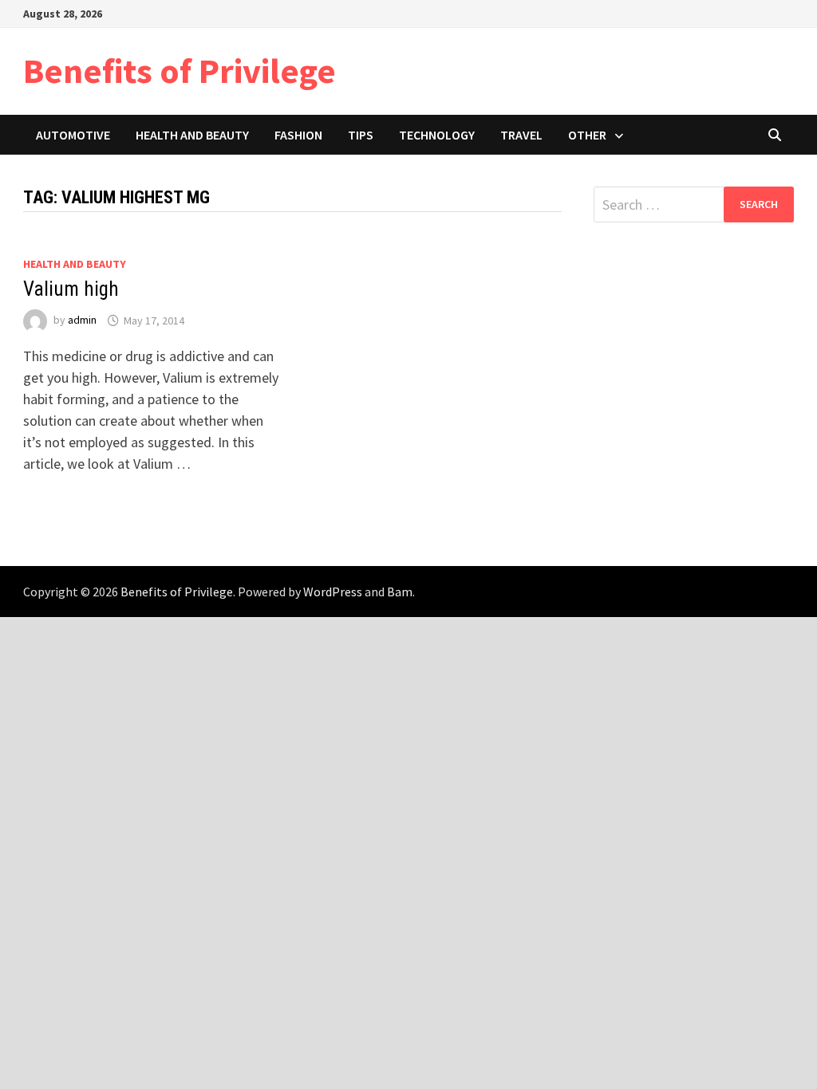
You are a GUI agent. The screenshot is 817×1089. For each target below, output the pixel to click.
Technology (437, 135)
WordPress (332, 592)
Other (587, 135)
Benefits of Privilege (179, 70)
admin (82, 320)
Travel (521, 135)
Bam (399, 592)
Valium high (71, 289)
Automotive (73, 135)
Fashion (298, 135)
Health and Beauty (192, 135)
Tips (360, 135)
